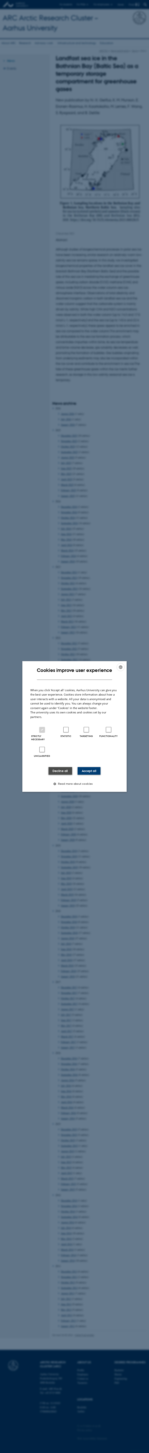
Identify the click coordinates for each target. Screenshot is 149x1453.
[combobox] (120, 667)
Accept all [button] (89, 771)
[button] (74, 784)
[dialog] (74, 726)
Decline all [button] (60, 771)
